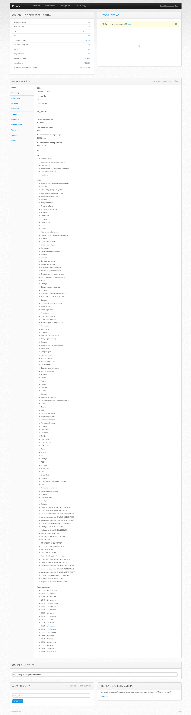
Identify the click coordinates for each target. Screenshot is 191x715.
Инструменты (66, 6)
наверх (179, 711)
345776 (87, 58)
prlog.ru (19, 711)
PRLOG (16, 6)
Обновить (128, 24)
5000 (88, 45)
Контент (14, 87)
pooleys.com (72, 686)
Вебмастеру (81, 6)
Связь (162, 6)
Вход (177, 6)
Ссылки (14, 114)
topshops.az (111, 15)
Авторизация (85, 67)
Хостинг (14, 135)
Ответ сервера (16, 124)
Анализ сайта (50, 6)
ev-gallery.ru (85, 686)
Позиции (14, 103)
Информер (15, 93)
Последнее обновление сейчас (166, 81)
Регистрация (169, 6)
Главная (36, 6)
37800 (87, 40)
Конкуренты (15, 109)
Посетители (15, 98)
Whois (13, 130)
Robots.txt (15, 119)
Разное (13, 140)
